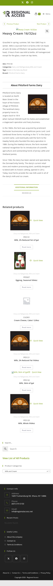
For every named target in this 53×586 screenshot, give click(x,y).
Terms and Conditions (30, 573)
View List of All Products (16, 458)
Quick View (38, 220)
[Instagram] (24, 558)
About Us (6, 573)
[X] (8, 558)
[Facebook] (16, 558)
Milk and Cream (36, 67)
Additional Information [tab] (26, 187)
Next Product (41, 24)
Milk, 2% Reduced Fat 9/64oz (26, 360)
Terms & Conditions (14, 544)
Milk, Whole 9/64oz (26, 423)
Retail (25, 70)
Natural (19, 70)
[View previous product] (4, 24)
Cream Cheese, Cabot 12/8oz (26, 320)
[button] (47, 31)
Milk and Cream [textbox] (26, 471)
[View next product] (48, 24)
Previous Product (13, 24)
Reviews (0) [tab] (26, 193)
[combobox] (26, 471)
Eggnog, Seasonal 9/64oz (26, 280)
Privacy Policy (45, 573)
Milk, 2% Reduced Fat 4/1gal (26, 240)
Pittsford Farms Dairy (16, 73)
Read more (26, 247)
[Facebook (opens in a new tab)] (27, 2)
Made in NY (11, 70)
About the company (14, 537)
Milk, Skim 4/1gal (26, 383)
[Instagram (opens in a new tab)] (31, 2)
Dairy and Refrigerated (20, 67)
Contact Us (11, 541)
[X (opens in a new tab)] (22, 2)
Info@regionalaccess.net (22, 511)
